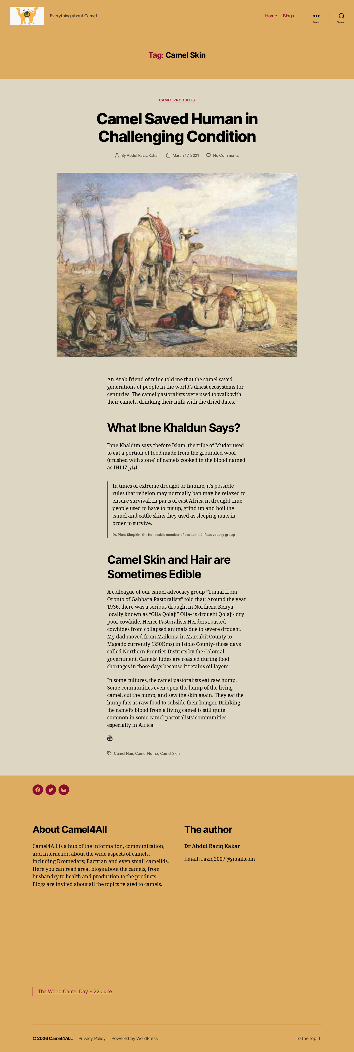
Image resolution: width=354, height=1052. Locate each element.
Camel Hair (123, 753)
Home (271, 15)
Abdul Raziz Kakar (143, 155)
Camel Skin (170, 753)
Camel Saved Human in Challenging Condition (177, 127)
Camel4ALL (61, 1038)
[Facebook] (38, 789)
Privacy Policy (92, 1038)
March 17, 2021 (186, 155)
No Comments (226, 155)
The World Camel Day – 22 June (75, 991)
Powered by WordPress (134, 1038)
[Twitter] (51, 789)
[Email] (64, 789)
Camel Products (177, 100)
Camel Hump (146, 753)
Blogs (288, 15)
